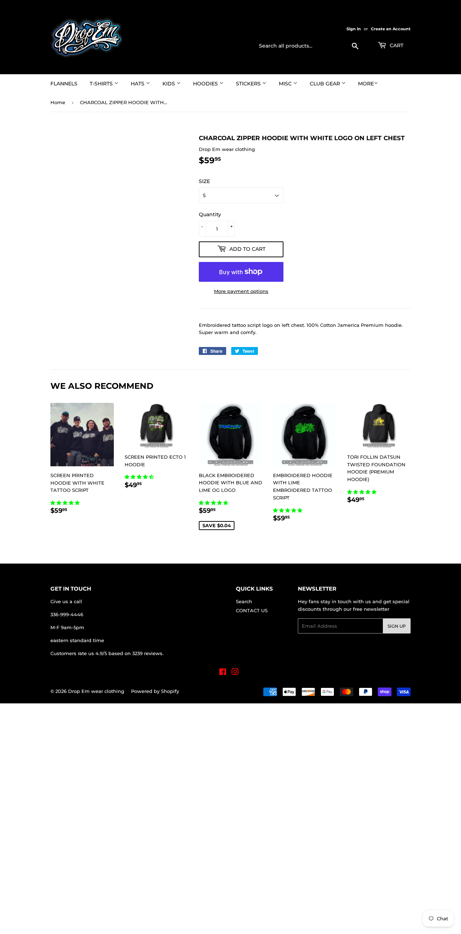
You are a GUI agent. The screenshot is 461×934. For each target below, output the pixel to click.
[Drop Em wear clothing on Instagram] (235, 673)
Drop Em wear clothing (96, 691)
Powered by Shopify (155, 691)
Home (57, 102)
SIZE (204, 181)
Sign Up (397, 626)
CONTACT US (252, 610)
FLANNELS (63, 83)
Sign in (353, 28)
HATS (138, 83)
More (366, 83)
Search (244, 601)
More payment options (241, 291)
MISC (286, 83)
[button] (65, 503)
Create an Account (391, 28)
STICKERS (249, 83)
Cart (395, 45)
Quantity (210, 214)
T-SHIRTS (102, 83)
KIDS (169, 83)
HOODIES (206, 83)
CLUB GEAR (325, 83)
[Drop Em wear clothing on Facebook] (223, 673)
